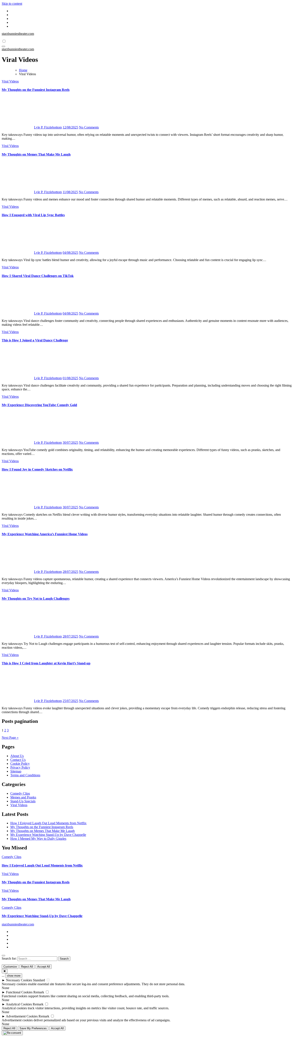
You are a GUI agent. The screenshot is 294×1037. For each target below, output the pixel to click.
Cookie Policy (20, 763)
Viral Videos (10, 81)
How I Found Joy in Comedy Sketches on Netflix (37, 469)
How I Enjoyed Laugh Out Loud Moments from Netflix (48, 823)
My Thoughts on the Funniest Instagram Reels (36, 90)
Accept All (43, 966)
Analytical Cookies (19, 1004)
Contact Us (18, 760)
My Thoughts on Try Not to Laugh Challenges (36, 598)
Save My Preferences (33, 1028)
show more (13, 975)
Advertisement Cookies (22, 1016)
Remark (38, 992)
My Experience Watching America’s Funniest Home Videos (45, 534)
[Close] (3, 955)
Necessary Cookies (19, 980)
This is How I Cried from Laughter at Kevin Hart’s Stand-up (46, 663)
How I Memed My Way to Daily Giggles (38, 838)
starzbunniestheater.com (18, 33)
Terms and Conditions (25, 775)
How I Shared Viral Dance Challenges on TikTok (38, 276)
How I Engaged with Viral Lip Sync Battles (33, 215)
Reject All (27, 966)
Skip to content (12, 3)
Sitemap (15, 771)
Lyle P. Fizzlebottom (48, 127)
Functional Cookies (19, 992)
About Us (17, 756)
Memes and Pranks (23, 797)
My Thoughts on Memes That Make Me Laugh (36, 154)
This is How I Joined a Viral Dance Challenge (35, 340)
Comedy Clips (20, 793)
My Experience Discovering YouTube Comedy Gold (39, 405)
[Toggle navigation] (3, 46)
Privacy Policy (20, 767)
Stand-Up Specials (23, 801)
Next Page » (10, 737)
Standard (39, 980)
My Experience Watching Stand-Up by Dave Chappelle (48, 835)
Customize (10, 966)
